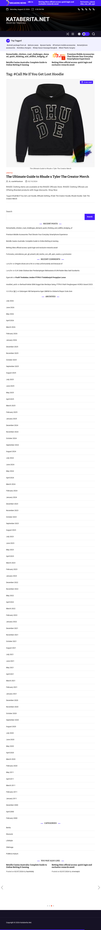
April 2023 (10, 556)
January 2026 (11, 340)
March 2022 (10, 609)
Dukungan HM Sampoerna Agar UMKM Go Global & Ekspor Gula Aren (46, 291)
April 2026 (10, 320)
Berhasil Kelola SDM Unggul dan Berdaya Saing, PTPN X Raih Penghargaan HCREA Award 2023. (56, 284)
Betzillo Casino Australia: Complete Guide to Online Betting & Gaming (26, 63)
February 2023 (11, 569)
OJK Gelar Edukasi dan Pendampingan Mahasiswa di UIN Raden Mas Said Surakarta (47, 271)
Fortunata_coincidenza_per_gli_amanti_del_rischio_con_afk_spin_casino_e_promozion (76, 3)
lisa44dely (30, 871)
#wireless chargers (24, 48)
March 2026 (10, 327)
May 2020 (10, 746)
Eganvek (9, 277)
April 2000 (10, 812)
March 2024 (10, 484)
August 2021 (11, 648)
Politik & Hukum (12, 854)
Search (9, 211)
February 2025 (11, 412)
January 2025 (11, 419)
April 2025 (10, 399)
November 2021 (12, 635)
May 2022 (10, 596)
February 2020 (11, 766)
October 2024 (11, 438)
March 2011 (10, 785)
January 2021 (11, 694)
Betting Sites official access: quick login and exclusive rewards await (33, 3)
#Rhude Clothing (43, 196)
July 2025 (10, 379)
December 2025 (12, 347)
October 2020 (11, 713)
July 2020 (10, 733)
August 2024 (11, 451)
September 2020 (12, 720)
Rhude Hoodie (76, 196)
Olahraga (9, 847)
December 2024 (12, 425)
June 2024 (10, 465)
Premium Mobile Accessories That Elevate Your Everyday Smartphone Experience (80, 56)
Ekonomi (9, 834)
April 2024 (10, 478)
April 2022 (10, 602)
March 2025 (10, 406)
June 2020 (10, 740)
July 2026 (10, 301)
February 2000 (11, 818)
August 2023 (11, 530)
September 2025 (12, 366)
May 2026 (10, 314)
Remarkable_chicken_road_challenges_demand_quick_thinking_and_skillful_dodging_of (27, 55)
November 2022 (12, 589)
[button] (2, 887)
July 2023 (10, 537)
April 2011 (10, 779)
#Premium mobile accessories (64, 45)
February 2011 (11, 792)
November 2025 (12, 353)
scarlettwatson (17, 181)
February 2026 (11, 334)
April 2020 (10, 753)
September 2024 (12, 445)
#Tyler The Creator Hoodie (61, 196)
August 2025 (11, 373)
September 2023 (12, 523)
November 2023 (12, 510)
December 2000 (12, 805)
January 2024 (11, 497)
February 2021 (11, 687)
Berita (8, 828)
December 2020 (12, 700)
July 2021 (10, 654)
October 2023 (11, 517)
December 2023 (12, 504)
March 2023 (10, 563)
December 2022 (12, 582)
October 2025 (11, 360)
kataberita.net (28, 19)
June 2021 (10, 661)
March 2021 (10, 681)
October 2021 (11, 641)
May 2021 (10, 668)
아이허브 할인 (11, 291)
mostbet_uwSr (11, 284)
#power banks (45, 45)
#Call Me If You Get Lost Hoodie (24, 196)
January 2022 (11, 622)
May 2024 (10, 471)
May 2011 (10, 772)
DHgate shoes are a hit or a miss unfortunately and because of (38, 264)
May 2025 (10, 393)
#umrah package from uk (16, 45)
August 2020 (11, 727)
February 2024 (11, 491)
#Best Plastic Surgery (67, 48)
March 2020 (10, 759)
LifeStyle (9, 173)
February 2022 (11, 615)
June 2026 (10, 307)
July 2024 (10, 458)
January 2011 (11, 799)
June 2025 (10, 386)
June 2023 (10, 543)
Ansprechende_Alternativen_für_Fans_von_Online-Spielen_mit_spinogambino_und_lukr (73, 866)
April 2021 (10, 674)
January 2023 (11, 576)
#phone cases (33, 45)
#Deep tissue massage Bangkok (45, 48)
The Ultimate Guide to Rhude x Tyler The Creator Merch (47, 177)
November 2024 (12, 432)
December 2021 (12, 628)
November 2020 (12, 707)
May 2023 (10, 550)
